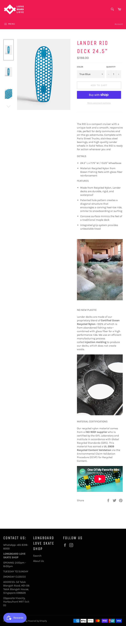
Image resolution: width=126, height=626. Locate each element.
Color (80, 67)
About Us (38, 560)
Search (37, 555)
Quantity (111, 67)
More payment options (99, 103)
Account (119, 24)
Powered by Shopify (37, 621)
